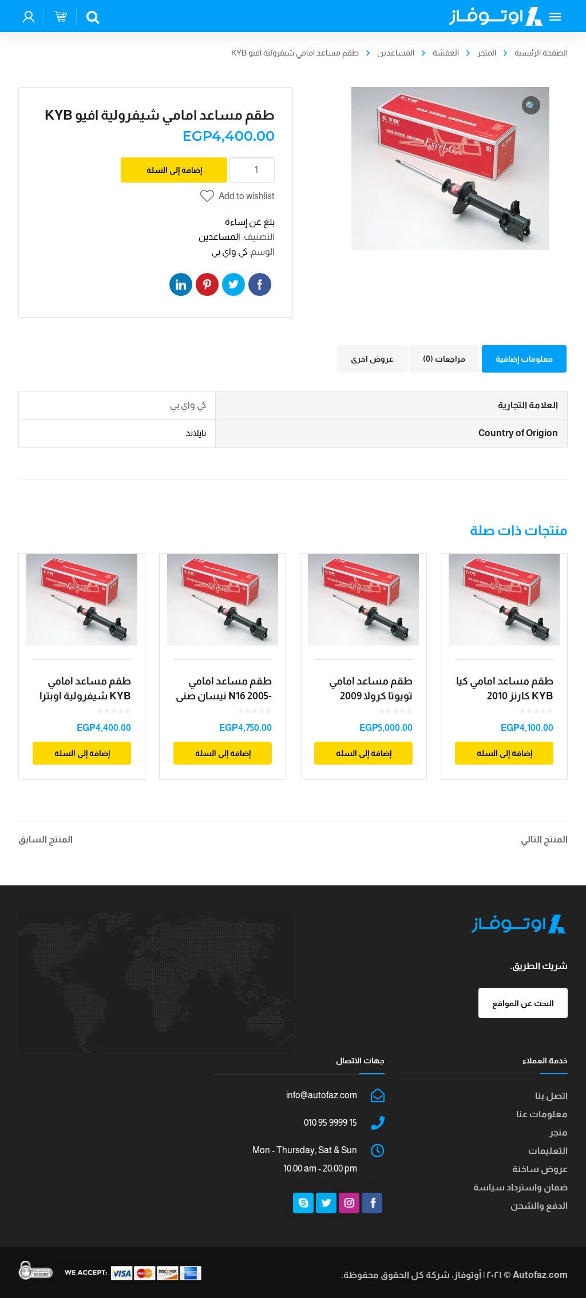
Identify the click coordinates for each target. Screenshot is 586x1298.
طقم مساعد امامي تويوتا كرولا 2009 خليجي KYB (371, 696)
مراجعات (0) (444, 358)
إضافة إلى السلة (174, 170)
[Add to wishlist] (129, 579)
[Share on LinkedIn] (180, 284)
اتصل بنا (551, 1096)
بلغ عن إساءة (250, 222)
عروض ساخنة (540, 1169)
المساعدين (395, 52)
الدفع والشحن (539, 1205)
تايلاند (195, 433)
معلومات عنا (542, 1114)
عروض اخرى (372, 358)
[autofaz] (496, 15)
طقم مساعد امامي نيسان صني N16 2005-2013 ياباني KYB (224, 696)
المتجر (486, 52)
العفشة (446, 52)
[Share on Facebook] (259, 284)
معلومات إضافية (524, 358)
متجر (558, 1132)
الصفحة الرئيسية (541, 52)
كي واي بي (229, 251)
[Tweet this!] (233, 284)
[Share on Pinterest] (207, 284)
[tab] (524, 359)
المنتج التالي (544, 839)
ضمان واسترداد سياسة (520, 1187)
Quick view (82, 599)
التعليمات (548, 1150)
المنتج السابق (45, 839)
